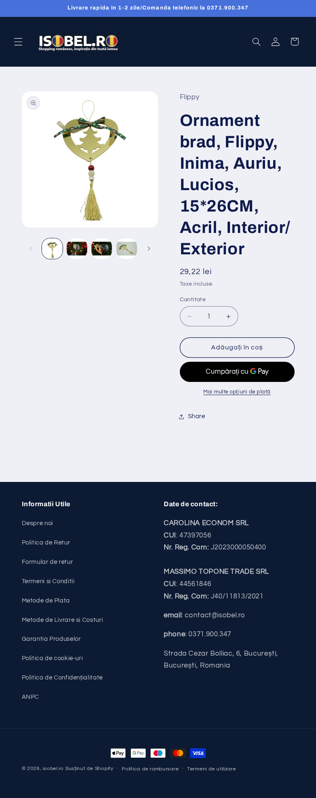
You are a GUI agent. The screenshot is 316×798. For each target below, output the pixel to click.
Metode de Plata (46, 601)
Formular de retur (47, 562)
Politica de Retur (46, 543)
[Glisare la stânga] (31, 249)
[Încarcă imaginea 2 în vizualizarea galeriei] (77, 248)
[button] (18, 41)
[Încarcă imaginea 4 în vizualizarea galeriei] (126, 248)
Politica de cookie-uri (52, 658)
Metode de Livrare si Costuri (62, 620)
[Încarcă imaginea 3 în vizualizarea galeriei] (101, 248)
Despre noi (37, 523)
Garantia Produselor (51, 639)
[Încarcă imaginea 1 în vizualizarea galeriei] (52, 248)
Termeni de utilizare (211, 769)
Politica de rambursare (150, 769)
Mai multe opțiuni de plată (237, 392)
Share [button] (196, 416)
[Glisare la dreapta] (149, 249)
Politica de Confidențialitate (62, 678)
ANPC (31, 697)
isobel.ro (53, 768)
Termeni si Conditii (48, 581)
